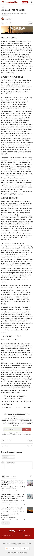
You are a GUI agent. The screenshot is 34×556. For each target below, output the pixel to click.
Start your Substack (12, 549)
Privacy (19, 543)
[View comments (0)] (6, 23)
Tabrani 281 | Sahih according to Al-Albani (12, 500)
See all (4, 523)
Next (28, 446)
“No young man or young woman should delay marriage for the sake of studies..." (13, 483)
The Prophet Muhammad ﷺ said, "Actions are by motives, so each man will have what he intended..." (12, 510)
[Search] (31, 476)
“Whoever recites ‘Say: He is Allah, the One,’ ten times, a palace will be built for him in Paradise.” (13, 496)
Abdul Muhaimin (9, 18)
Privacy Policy (29, 434)
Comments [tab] (5, 457)
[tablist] (8, 457)
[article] (17, 486)
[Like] (2, 23)
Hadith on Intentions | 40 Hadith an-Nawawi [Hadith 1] (11, 514)
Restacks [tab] (11, 457)
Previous (6, 446)
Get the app (25, 549)
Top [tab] (3, 476)
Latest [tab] (7, 476)
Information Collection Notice (16, 434)
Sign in (30, 2)
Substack (9, 552)
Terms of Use (25, 433)
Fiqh (2, 7)
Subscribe (24, 2)
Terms (23, 543)
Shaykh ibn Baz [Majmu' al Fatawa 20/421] (13, 487)
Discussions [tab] (13, 476)
